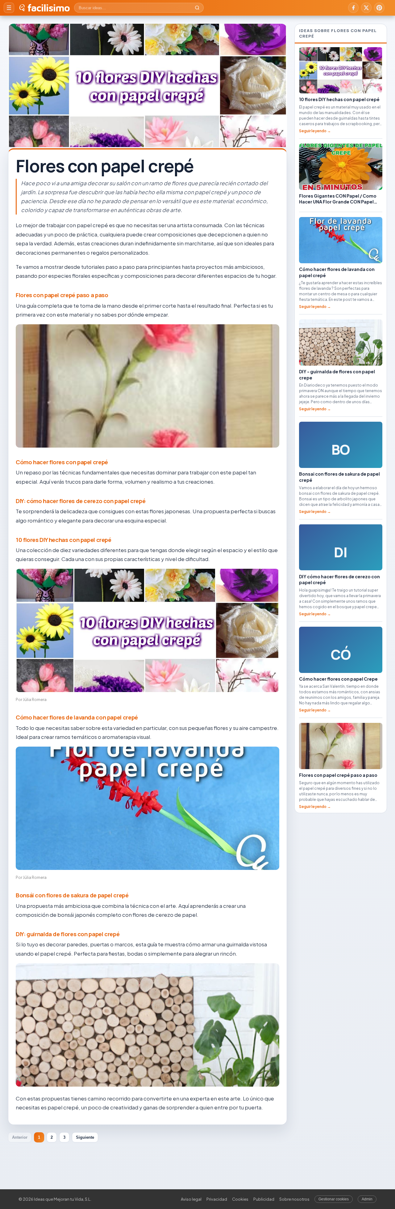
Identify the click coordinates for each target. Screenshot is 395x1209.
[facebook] (353, 7)
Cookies (240, 1199)
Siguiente (85, 1137)
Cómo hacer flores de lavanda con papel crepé (77, 717)
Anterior (19, 1137)
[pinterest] (379, 7)
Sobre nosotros (294, 1199)
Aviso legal (191, 1199)
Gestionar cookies (333, 1199)
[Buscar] (197, 7)
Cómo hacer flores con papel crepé (62, 462)
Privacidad (216, 1199)
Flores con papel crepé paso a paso (62, 295)
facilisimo (48, 8)
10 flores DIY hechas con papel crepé (63, 540)
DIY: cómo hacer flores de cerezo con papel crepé (80, 501)
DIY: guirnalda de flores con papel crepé (67, 934)
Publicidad (263, 1199)
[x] (366, 7)
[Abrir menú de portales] (9, 7)
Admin (367, 1199)
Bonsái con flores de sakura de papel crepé (72, 895)
